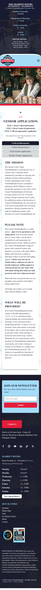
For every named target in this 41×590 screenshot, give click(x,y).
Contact (5, 522)
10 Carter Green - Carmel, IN (20, 432)
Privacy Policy (18, 582)
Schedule (5, 508)
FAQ (4, 513)
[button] (38, 60)
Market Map (6, 510)
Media (4, 519)
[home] (12, 60)
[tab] (20, 143)
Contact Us (12, 424)
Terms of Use (7, 582)
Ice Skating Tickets (9, 516)
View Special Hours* (12, 496)
